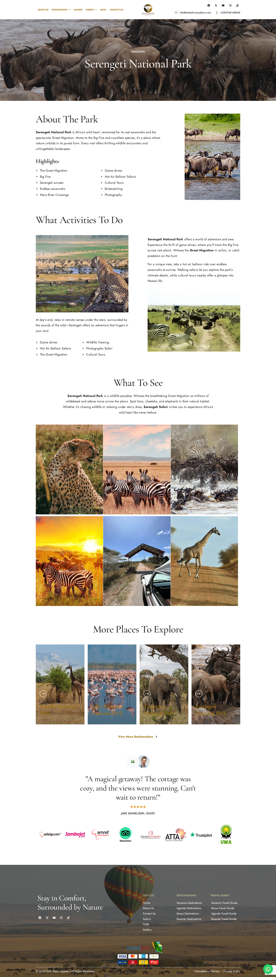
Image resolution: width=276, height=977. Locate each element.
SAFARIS (78, 9)
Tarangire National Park (158, 710)
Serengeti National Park (210, 710)
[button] (61, 9)
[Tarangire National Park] (146, 693)
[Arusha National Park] (43, 693)
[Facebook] (39, 917)
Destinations (186, 895)
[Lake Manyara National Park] (95, 693)
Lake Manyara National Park (107, 710)
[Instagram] (61, 917)
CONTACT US (116, 9)
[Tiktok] (68, 917)
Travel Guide (220, 895)
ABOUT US (43, 9)
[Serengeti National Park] (198, 693)
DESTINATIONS (59, 9)
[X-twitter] (47, 917)
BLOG (103, 9)
